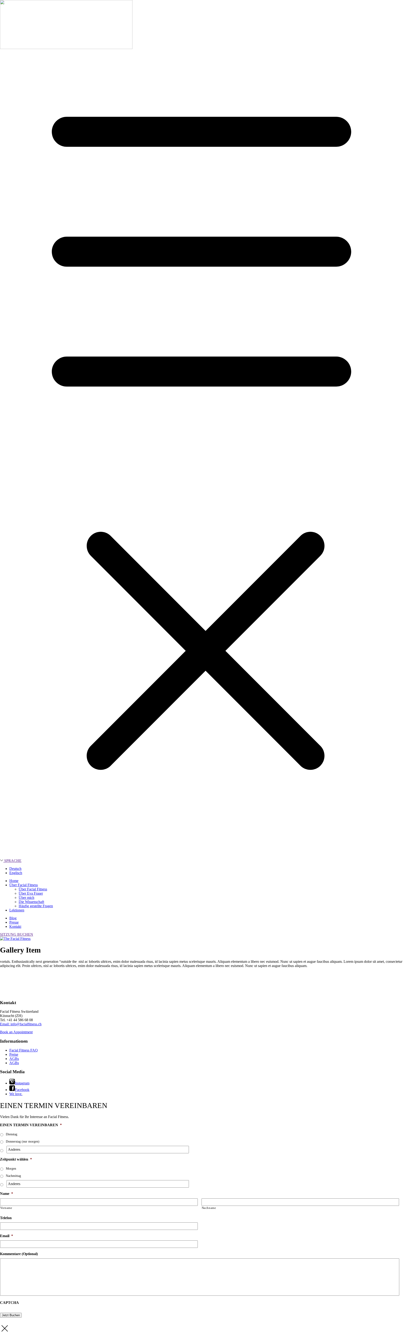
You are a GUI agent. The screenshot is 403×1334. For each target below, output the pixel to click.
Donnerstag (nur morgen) (22, 1141)
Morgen (11, 1168)
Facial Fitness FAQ (23, 1050)
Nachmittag (13, 1176)
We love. (15, 1094)
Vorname (6, 1208)
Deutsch (15, 869)
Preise (13, 1054)
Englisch (15, 873)
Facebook (22, 1090)
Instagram (22, 1083)
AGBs (14, 1059)
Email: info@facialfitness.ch (21, 1024)
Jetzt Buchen (11, 1315)
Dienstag (11, 1134)
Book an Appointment (16, 1032)
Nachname (209, 1208)
